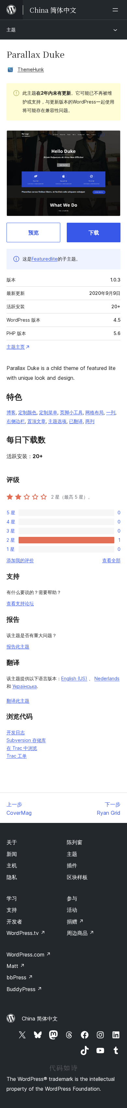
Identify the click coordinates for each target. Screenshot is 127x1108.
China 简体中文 (40, 1018)
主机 (12, 865)
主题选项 (57, 421)
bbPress (20, 977)
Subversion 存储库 (26, 740)
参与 (72, 898)
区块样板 (77, 877)
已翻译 (76, 421)
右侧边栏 (16, 421)
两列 (89, 421)
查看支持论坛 (20, 603)
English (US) (74, 678)
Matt (16, 966)
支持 (12, 910)
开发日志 (16, 732)
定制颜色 (27, 412)
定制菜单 (48, 412)
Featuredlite (45, 259)
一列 (110, 412)
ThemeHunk (31, 69)
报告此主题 (18, 646)
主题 (11, 29)
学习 (12, 898)
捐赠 (75, 921)
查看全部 (111, 560)
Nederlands (107, 678)
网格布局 (94, 412)
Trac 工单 (17, 756)
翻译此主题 (18, 700)
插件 (72, 865)
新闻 (12, 854)
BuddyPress (24, 989)
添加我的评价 (20, 560)
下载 (94, 232)
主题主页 (16, 346)
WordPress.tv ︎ (26, 933)
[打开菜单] (116, 10)
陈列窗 (74, 842)
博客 (11, 412)
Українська (24, 686)
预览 (33, 232)
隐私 (12, 877)
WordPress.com (29, 954)
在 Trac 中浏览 (22, 748)
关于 (12, 842)
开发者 (14, 921)
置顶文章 (36, 421)
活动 (72, 910)
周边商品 (80, 933)
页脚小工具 (71, 412)
